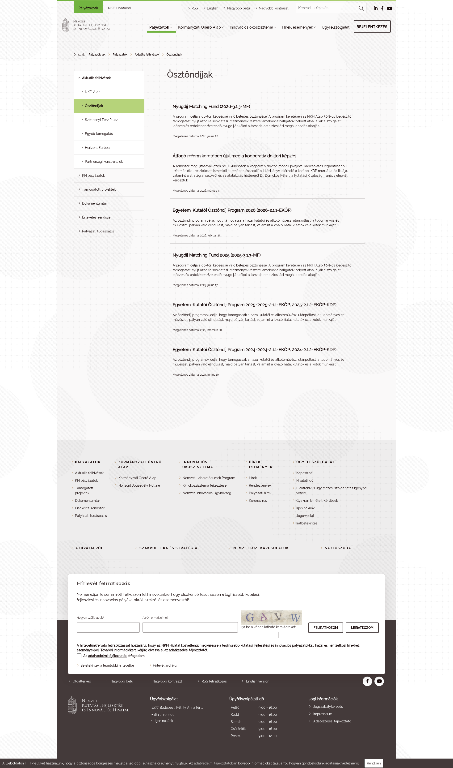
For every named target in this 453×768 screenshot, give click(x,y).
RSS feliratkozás (214, 681)
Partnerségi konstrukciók (104, 161)
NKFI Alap (93, 92)
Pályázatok (159, 27)
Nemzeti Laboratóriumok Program (209, 478)
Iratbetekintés (306, 523)
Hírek (253, 478)
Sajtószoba (338, 548)
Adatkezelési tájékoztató (332, 721)
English (212, 8)
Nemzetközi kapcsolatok (261, 548)
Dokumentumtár (94, 203)
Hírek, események (297, 27)
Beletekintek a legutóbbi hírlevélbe (107, 665)
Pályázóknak (88, 8)
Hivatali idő (304, 480)
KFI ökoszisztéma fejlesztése (204, 485)
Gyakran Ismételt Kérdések (317, 500)
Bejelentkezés (372, 27)
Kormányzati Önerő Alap (199, 27)
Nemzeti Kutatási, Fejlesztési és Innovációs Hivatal (99, 718)
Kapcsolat (304, 473)
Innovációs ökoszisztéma (251, 27)
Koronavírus (258, 500)
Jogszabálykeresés (328, 706)
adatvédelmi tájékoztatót (107, 656)
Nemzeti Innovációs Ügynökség (207, 493)
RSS (195, 8)
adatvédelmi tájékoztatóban (215, 763)
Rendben (374, 763)
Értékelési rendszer (97, 217)
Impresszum (322, 714)
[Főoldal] (91, 25)
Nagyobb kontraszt (274, 8)
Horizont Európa (97, 148)
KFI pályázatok (93, 175)
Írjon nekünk (305, 508)
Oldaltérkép (82, 681)
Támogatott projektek (99, 189)
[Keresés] (362, 7)
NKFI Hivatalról (119, 8)
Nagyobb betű (121, 681)
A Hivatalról (89, 548)
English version (257, 681)
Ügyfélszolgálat (335, 27)
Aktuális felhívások (147, 54)
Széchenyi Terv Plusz (101, 120)
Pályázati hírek (260, 493)
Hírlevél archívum (166, 665)
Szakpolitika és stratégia (168, 548)
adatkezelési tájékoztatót (188, 650)
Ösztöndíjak (174, 54)
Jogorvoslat (305, 516)
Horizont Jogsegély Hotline (139, 485)
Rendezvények (260, 485)
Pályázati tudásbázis (98, 231)
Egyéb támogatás (99, 134)
